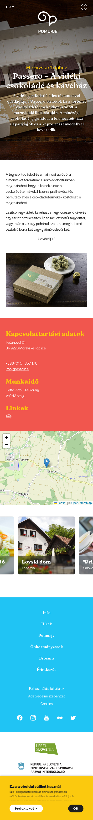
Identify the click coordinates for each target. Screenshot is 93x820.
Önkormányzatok (46, 646)
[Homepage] (47, 22)
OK (75, 808)
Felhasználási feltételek (46, 688)
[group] (46, 545)
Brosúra (46, 658)
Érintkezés (46, 669)
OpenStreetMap (81, 503)
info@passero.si (17, 368)
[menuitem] (46, 612)
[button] (90, 280)
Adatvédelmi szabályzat (46, 695)
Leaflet (61, 503)
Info (47, 612)
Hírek (46, 624)
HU (8, 7)
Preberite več (24, 808)
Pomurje (46, 635)
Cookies (47, 703)
